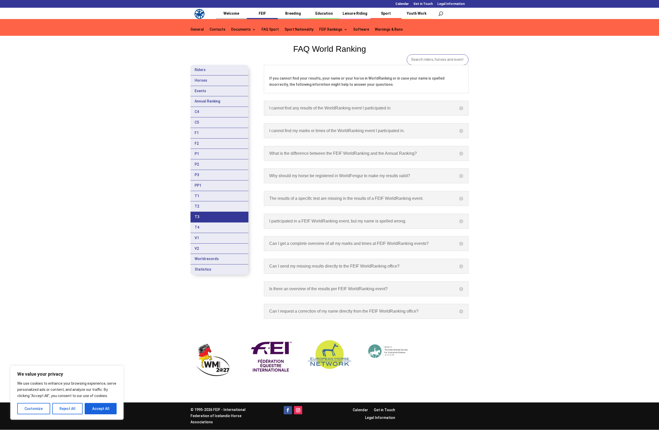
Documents (241, 29)
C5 (197, 122)
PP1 (198, 185)
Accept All (100, 409)
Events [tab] (200, 91)
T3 (197, 217)
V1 (197, 238)
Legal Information (451, 4)
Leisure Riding (355, 13)
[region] (67, 393)
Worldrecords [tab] (207, 259)
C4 (197, 112)
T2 (197, 206)
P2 (197, 164)
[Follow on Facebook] (288, 410)
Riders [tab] (200, 70)
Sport (386, 13)
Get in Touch (423, 4)
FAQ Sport (270, 29)
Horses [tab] (201, 80)
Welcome (231, 13)
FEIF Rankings (330, 29)
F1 (197, 133)
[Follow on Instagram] (298, 410)
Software (361, 29)
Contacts (218, 29)
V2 (197, 248)
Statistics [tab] (203, 269)
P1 (197, 154)
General (197, 29)
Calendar (402, 4)
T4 (197, 227)
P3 (197, 175)
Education (324, 13)
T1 (197, 196)
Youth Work (417, 13)
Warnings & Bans (389, 29)
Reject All (67, 409)
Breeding (293, 13)
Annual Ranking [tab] (207, 101)
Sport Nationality (299, 29)
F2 (197, 143)
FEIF (262, 13)
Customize (33, 409)
